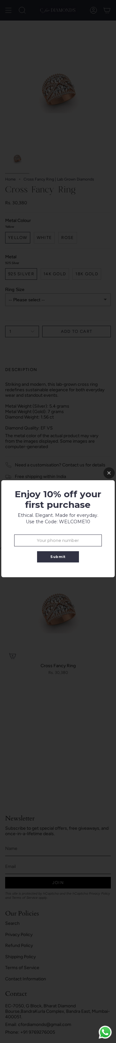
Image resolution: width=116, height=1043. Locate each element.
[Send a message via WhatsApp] (105, 1032)
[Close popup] (109, 473)
